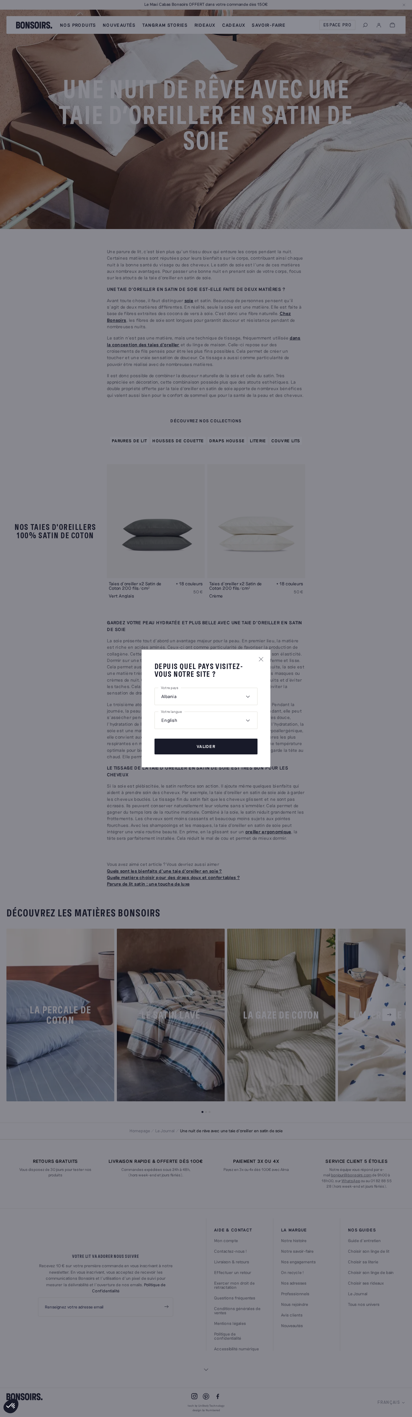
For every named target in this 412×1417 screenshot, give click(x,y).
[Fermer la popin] (261, 659)
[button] (11, 1406)
